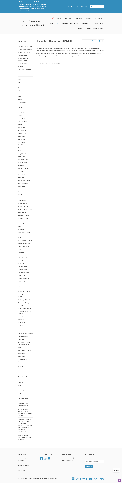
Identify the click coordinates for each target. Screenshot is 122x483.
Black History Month (24, 350)
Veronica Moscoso (23, 278)
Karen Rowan (22, 192)
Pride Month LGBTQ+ (24, 359)
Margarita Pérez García (25, 209)
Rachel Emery (22, 255)
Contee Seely (22, 151)
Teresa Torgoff (22, 266)
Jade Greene (21, 174)
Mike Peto (21, 229)
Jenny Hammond (23, 183)
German (20, 88)
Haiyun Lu (21, 165)
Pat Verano (21, 252)
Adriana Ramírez (23, 121)
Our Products (97, 18)
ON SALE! (21, 297)
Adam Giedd (21, 118)
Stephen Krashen (23, 264)
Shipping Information (23, 465)
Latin (19, 96)
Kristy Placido (22, 200)
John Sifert (21, 189)
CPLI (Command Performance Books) (32, 23)
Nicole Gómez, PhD (24, 243)
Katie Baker (21, 195)
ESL (19, 82)
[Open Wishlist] (119, 480)
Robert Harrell (22, 258)
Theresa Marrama (23, 272)
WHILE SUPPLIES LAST (25, 308)
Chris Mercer (22, 145)
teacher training (22, 394)
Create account (83, 6)
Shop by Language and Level (69, 23)
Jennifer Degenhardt (24, 180)
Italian (20, 91)
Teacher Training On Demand (95, 28)
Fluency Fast (21, 281)
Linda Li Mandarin (23, 203)
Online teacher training (25, 49)
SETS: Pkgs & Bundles (24, 300)
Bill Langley (21, 127)
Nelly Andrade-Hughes (25, 240)
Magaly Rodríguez (23, 206)
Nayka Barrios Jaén (24, 238)
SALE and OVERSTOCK (25, 46)
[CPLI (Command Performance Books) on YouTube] (49, 458)
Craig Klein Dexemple (24, 154)
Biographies (21, 353)
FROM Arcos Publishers (25, 333)
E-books (20, 382)
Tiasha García (22, 275)
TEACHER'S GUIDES (24, 69)
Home (59, 18)
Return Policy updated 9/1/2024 (26, 463)
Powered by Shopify (53, 478)
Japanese (20, 94)
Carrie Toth (21, 139)
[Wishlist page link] (53, 18)
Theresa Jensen (22, 269)
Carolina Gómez (23, 133)
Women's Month (23, 362)
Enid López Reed (23, 159)
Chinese (20, 79)
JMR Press (21, 177)
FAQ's (20, 372)
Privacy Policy (21, 460)
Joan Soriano (21, 186)
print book (21, 391)
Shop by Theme (98, 23)
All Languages (22, 102)
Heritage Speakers (23, 168)
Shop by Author (86, 23)
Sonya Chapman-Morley (25, 261)
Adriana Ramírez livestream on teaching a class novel (25, 437)
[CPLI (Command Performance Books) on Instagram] (45, 458)
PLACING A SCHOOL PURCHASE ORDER (77, 18)
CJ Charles (21, 148)
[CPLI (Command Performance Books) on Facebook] (41, 458)
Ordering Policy (22, 458)
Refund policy (21, 470)
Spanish (20, 99)
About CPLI (53, 23)
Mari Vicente (22, 212)
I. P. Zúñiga (21, 171)
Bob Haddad (22, 130)
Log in (76, 6)
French (20, 85)
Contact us (80, 28)
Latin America (22, 356)
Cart (71, 6)
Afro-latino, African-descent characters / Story (24, 344)
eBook (20, 385)
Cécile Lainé (21, 142)
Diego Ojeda (21, 156)
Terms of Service (22, 468)
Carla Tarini (21, 136)
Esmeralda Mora (23, 162)
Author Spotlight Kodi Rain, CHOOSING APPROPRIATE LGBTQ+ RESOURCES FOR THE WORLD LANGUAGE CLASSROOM (25, 425)
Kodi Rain (21, 198)
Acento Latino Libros (24, 331)
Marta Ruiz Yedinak (24, 215)
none (19, 388)
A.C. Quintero (22, 112)
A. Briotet (21, 115)
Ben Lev (20, 124)
